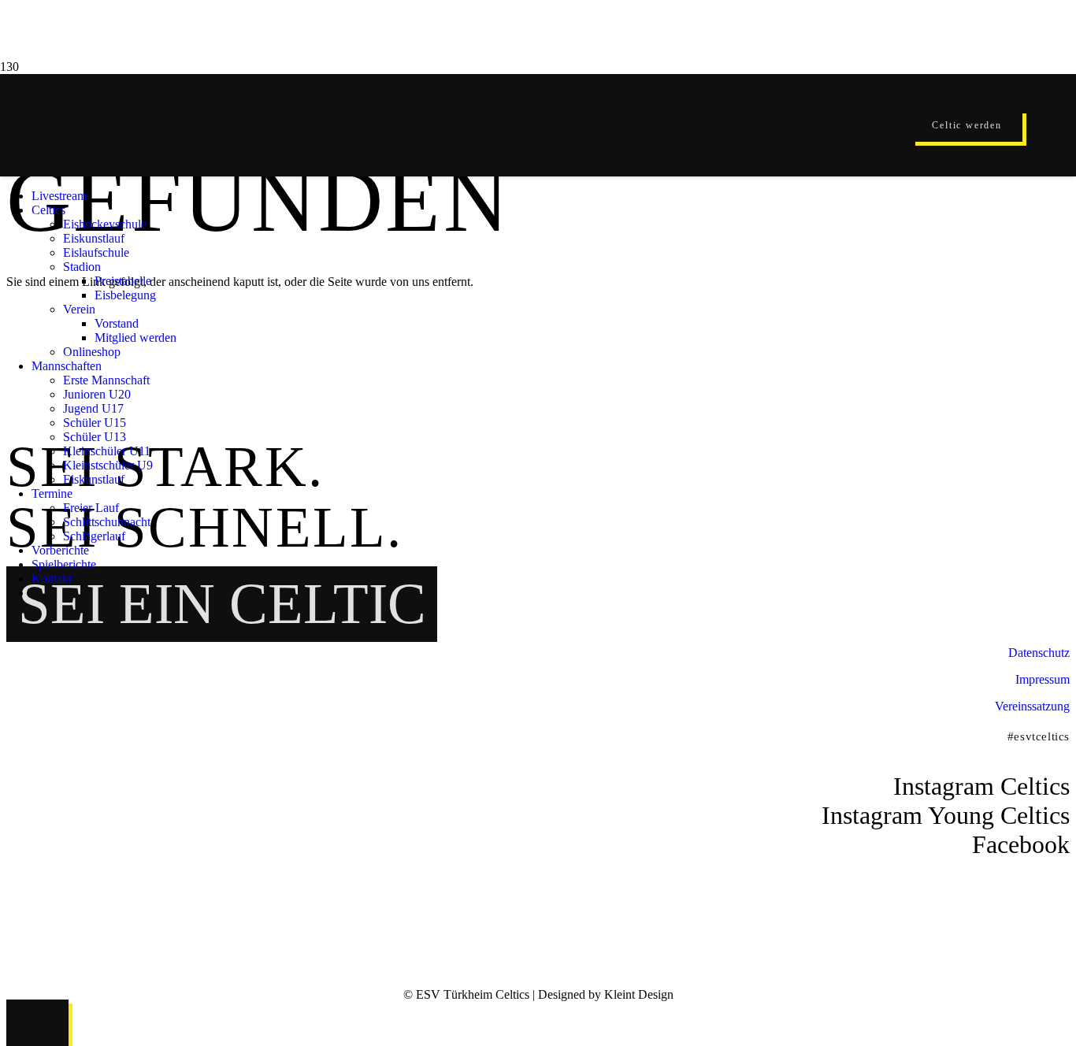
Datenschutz (1039, 652)
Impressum (1042, 679)
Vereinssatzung (1032, 706)
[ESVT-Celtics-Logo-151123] (508, 823)
